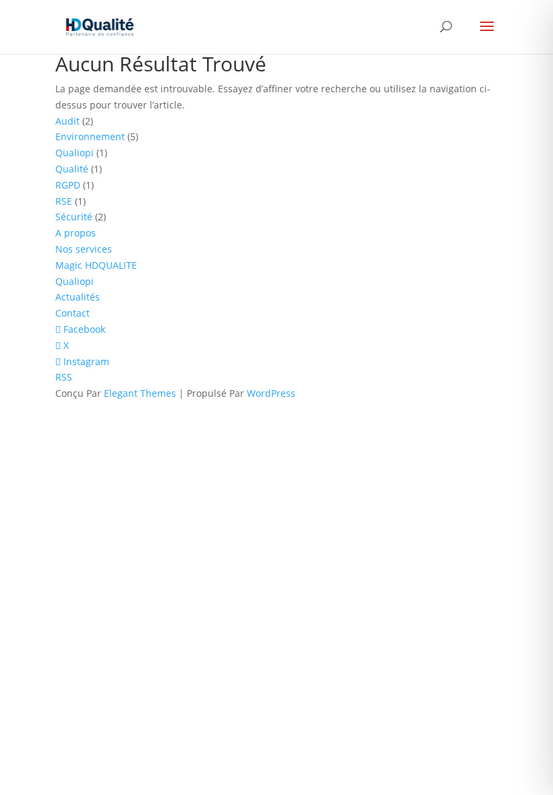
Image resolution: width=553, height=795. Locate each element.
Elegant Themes (140, 393)
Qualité (71, 168)
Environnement (90, 136)
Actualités (77, 296)
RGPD (67, 185)
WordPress (271, 393)
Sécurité (73, 216)
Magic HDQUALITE (96, 265)
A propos (75, 232)
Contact (72, 313)
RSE (63, 201)
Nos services (83, 249)
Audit (67, 121)
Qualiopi (74, 152)
